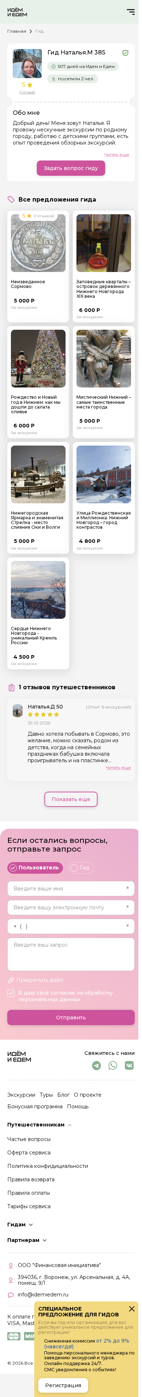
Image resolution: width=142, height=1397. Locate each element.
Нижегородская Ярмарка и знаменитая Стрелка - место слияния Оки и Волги (37, 520)
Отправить (71, 1017)
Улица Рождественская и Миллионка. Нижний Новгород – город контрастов (103, 520)
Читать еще (116, 155)
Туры (46, 1095)
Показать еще (71, 799)
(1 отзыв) (27, 92)
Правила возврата (31, 1179)
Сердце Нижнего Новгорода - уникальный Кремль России (34, 635)
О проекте (88, 1095)
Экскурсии (21, 1095)
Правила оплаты (28, 1193)
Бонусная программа (35, 1106)
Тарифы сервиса (29, 1206)
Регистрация (63, 1385)
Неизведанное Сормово (28, 284)
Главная (16, 31)
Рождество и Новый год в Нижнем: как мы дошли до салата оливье (35, 404)
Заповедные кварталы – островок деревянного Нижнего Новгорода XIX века (103, 289)
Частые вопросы (29, 1139)
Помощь (77, 1106)
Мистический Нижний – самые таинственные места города (103, 402)
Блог (63, 1095)
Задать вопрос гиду (71, 168)
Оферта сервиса (29, 1152)
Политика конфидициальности (47, 1166)
